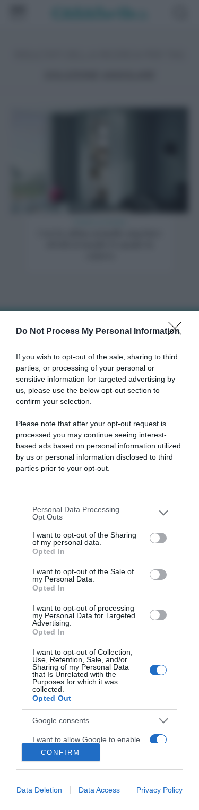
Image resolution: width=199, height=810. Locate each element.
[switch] (158, 538)
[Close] (178, 332)
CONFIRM (60, 752)
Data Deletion (39, 790)
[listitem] (99, 513)
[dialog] (99, 560)
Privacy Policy (159, 790)
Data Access (99, 790)
